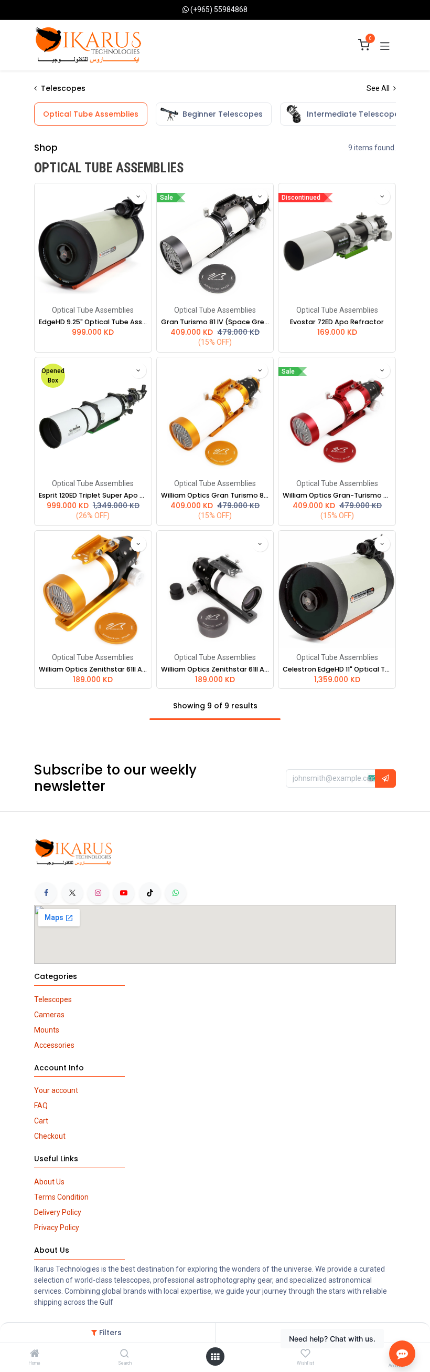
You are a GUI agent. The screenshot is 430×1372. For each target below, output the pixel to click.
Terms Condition (61, 1197)
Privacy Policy (56, 1227)
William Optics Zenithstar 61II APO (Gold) (93, 669)
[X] (72, 892)
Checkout (50, 1136)
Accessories (54, 1045)
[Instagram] (98, 892)
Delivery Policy (57, 1212)
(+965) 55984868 (219, 9)
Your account (56, 1090)
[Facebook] (46, 892)
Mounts (46, 1030)
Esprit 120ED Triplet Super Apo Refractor (93, 495)
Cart (41, 1121)
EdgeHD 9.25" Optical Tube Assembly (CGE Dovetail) (93, 322)
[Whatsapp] (175, 892)
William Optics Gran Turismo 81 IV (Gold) (215, 495)
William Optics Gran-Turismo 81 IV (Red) (337, 495)
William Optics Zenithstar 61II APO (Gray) (215, 669)
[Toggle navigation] (385, 45)
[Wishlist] (305, 1353)
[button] (138, 196)
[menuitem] (90, 114)
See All (379, 88)
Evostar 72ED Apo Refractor (337, 322)
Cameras (49, 1014)
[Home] (34, 1354)
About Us (49, 1182)
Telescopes (53, 999)
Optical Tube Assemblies (93, 310)
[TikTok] (149, 892)
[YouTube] (123, 892)
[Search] (125, 1354)
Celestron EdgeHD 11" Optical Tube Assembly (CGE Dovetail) (337, 669)
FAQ (41, 1105)
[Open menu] (215, 1356)
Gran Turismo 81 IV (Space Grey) (215, 322)
